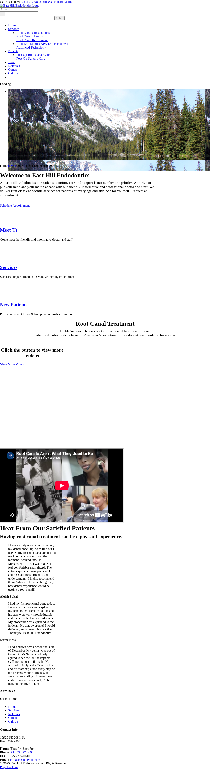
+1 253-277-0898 (21, 752)
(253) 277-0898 (31, 1)
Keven (12, 166)
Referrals (14, 714)
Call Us (13, 721)
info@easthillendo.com (57, 1)
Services (13, 710)
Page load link (9, 767)
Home (12, 706)
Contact (13, 717)
